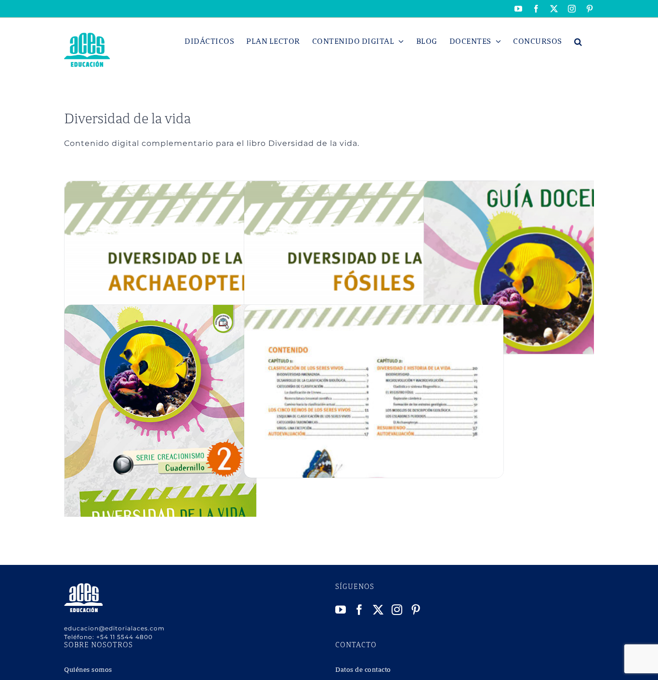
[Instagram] (397, 609)
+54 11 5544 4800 (124, 637)
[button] (578, 41)
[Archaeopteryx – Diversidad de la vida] (194, 186)
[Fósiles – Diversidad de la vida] (374, 186)
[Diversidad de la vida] (160, 309)
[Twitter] (378, 609)
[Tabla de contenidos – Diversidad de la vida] (374, 309)
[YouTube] (340, 609)
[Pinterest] (415, 609)
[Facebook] (359, 609)
